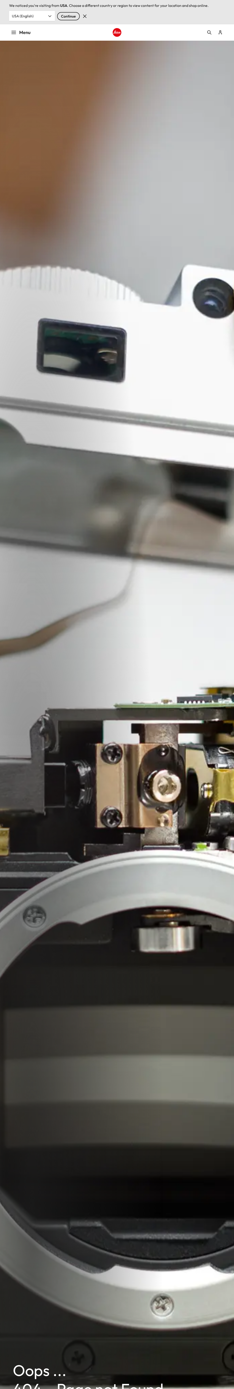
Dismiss (85, 16)
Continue (68, 16)
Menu (25, 32)
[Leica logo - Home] (117, 32)
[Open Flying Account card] (220, 32)
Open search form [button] (209, 32)
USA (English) (23, 16)
